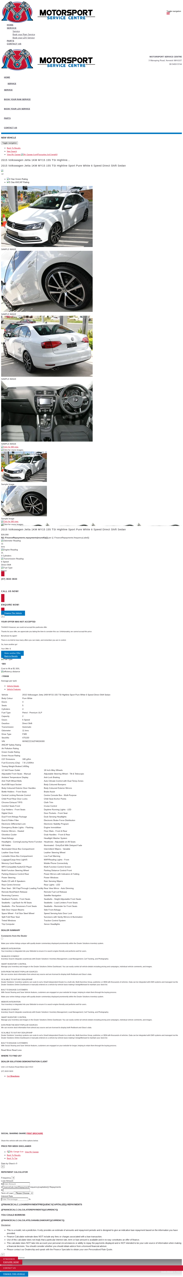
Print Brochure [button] (34, 1133)
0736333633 (9, 1259)
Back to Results (11, 656)
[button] (91, 1225)
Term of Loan (7, 1193)
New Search (12, 151)
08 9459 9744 (175, 64)
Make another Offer (12, 653)
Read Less (17, 1050)
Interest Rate (7, 1196)
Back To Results (14, 148)
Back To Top (12, 1158)
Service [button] (11, 28)
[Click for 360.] (10, 447)
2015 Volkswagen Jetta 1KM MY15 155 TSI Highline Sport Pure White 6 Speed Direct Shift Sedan (63, 165)
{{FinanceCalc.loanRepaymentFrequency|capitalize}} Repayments (31, 1187)
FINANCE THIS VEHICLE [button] (14, 1274)
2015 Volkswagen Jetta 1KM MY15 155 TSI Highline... (35, 160)
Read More (6, 1050)
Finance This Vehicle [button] (13, 613)
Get (13, 1076)
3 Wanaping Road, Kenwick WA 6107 (165, 60)
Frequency (6, 1178)
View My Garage (32, 154)
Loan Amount (7, 1181)
